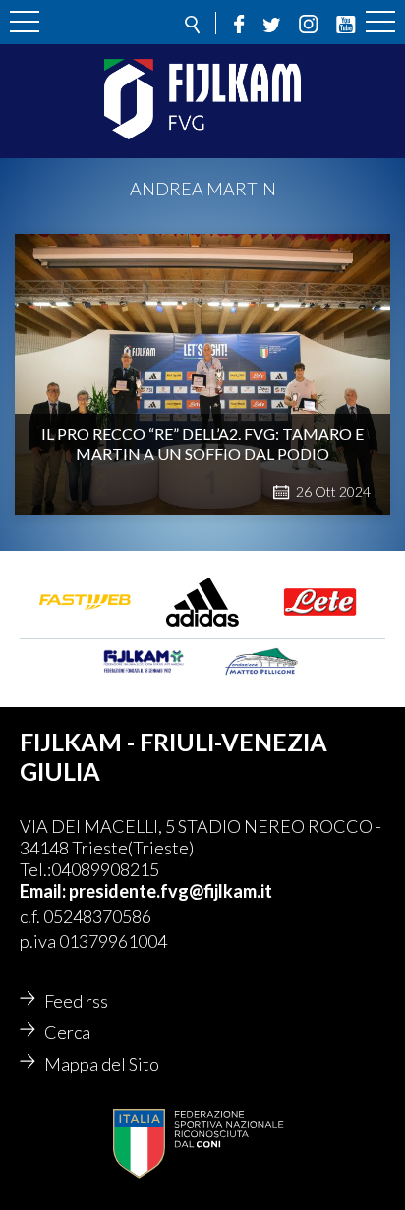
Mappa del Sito (101, 1063)
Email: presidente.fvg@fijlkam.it (146, 891)
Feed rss (76, 1001)
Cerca (67, 1032)
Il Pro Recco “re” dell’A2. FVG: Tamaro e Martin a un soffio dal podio (202, 443)
